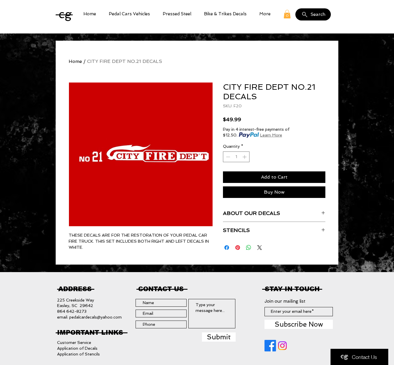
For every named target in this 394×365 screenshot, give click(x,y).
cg (65, 14)
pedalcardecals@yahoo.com (95, 317)
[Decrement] (227, 157)
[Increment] (245, 157)
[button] (129, 14)
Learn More (271, 135)
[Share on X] (259, 247)
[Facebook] (270, 345)
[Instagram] (282, 345)
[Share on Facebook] (226, 247)
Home (75, 61)
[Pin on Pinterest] (237, 247)
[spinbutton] (236, 157)
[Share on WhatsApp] (248, 247)
